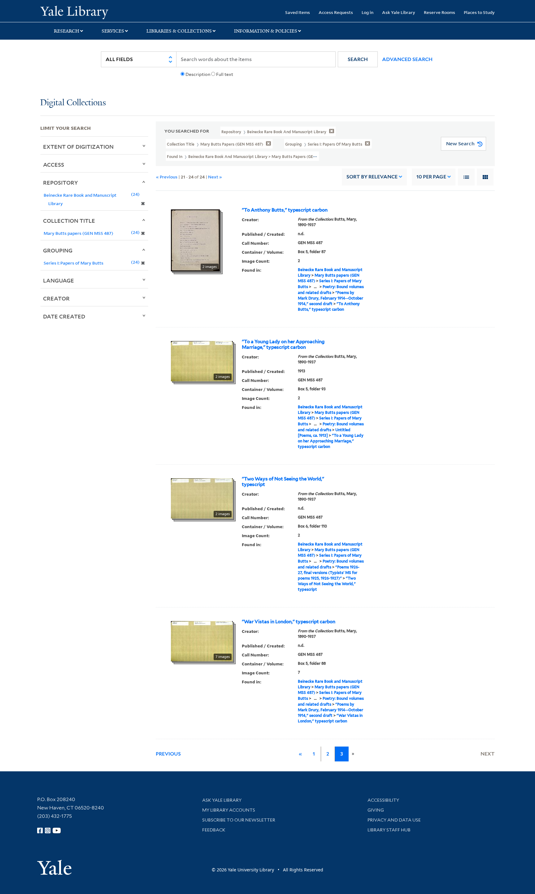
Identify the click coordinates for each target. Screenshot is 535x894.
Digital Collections (73, 103)
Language (58, 280)
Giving (376, 810)
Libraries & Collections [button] (179, 31)
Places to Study (479, 12)
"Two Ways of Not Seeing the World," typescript (283, 481)
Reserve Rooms (439, 12)
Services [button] (113, 31)
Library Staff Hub (389, 829)
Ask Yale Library (398, 12)
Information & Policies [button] (265, 31)
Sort (372, 177)
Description (197, 74)
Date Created (64, 316)
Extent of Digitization (78, 146)
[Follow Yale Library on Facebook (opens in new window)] (40, 830)
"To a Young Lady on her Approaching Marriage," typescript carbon (283, 344)
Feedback (213, 829)
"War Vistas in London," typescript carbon (288, 621)
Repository (60, 182)
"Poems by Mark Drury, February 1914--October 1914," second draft (330, 298)
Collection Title (69, 220)
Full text (224, 74)
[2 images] (195, 239)
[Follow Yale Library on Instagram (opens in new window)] (47, 830)
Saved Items (297, 12)
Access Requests (336, 12)
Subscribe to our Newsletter (238, 819)
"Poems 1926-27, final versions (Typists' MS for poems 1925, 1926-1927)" (328, 573)
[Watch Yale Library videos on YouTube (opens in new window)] (57, 830)
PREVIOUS (168, 754)
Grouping (57, 250)
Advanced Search (407, 59)
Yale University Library (74, 12)
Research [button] (66, 31)
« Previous (166, 177)
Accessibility (383, 800)
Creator (56, 298)
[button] (358, 59)
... (315, 286)
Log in (367, 12)
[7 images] (202, 640)
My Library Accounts (228, 810)
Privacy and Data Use (394, 819)
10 (431, 177)
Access (53, 164)
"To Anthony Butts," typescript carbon (285, 210)
